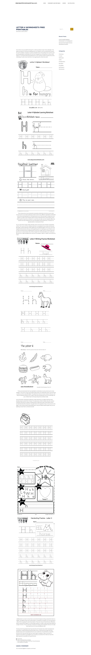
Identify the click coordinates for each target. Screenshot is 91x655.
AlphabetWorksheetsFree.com (26, 3)
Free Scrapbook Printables (22, 642)
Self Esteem (61, 67)
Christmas (61, 54)
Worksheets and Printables (54, 3)
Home (44, 3)
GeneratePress (56, 652)
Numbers (61, 63)
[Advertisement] (45, 13)
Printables (61, 65)
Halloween (61, 57)
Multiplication (71, 3)
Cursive (64, 3)
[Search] (71, 29)
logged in (24, 648)
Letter (60, 59)
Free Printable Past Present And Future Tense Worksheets (28, 641)
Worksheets (19, 638)
